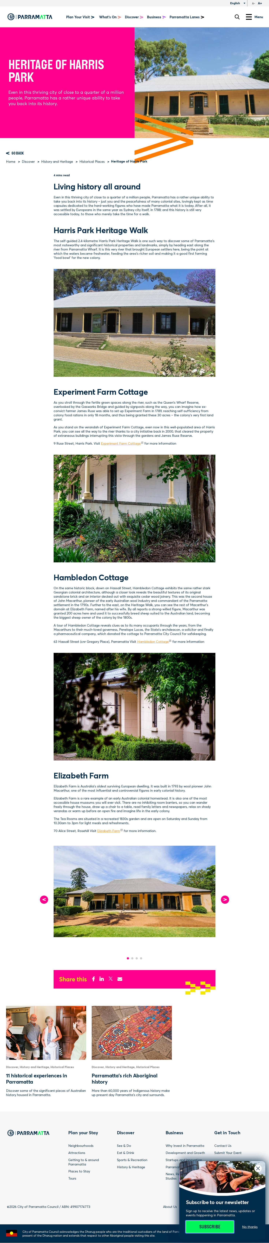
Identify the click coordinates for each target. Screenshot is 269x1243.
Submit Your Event (228, 1153)
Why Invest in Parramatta (185, 1146)
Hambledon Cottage (153, 642)
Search (237, 16)
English (234, 3)
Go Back (18, 153)
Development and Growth (185, 1153)
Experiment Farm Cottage (121, 443)
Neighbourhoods (81, 1146)
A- (253, 3)
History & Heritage (131, 1167)
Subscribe (209, 1227)
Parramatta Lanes (185, 17)
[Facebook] (93, 978)
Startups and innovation (184, 1160)
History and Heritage (57, 162)
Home (10, 162)
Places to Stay (79, 1171)
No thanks (250, 1227)
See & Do (124, 1146)
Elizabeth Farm (108, 831)
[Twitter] (110, 978)
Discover (28, 162)
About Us (170, 1207)
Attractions (76, 1153)
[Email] (119, 978)
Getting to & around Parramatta (83, 1162)
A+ (260, 3)
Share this (73, 979)
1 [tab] (128, 958)
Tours (72, 1178)
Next (225, 899)
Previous (44, 899)
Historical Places (92, 162)
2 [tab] (132, 958)
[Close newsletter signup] (258, 1168)
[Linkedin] (102, 978)
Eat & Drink (125, 1153)
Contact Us (222, 1146)
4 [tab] (141, 958)
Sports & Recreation (132, 1160)
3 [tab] (137, 958)
